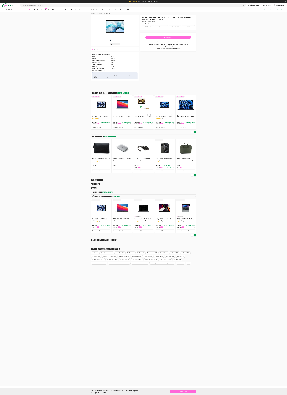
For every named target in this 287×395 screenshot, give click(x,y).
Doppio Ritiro (280, 9)
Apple (112, 56)
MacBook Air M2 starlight (165, 259)
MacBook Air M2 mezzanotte (151, 259)
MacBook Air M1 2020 (124, 256)
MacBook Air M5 (180, 263)
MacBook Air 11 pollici (124, 259)
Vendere (272, 9)
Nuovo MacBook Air (120, 252)
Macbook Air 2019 (148, 256)
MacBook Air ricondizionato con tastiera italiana (119, 263)
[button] (123, 40)
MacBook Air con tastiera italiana (99, 263)
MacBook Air (95, 252)
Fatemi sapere (168, 37)
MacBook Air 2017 (163, 252)
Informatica (93, 13)
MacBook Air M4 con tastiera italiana (140, 263)
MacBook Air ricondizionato (107, 252)
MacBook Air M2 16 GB (137, 259)
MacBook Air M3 (180, 256)
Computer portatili (101, 13)
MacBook (109, 13)
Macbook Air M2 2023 (152, 252)
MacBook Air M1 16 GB (136, 256)
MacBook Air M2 (140, 252)
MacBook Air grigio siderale (98, 259)
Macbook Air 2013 (96, 256)
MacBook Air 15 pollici (112, 259)
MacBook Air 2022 (170, 256)
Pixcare (266, 9)
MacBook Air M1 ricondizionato (109, 256)
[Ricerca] (244, 5)
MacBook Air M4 (177, 259)
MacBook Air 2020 (174, 252)
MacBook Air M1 (130, 252)
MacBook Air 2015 (185, 252)
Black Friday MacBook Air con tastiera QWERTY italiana (162, 263)
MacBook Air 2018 (159, 256)
